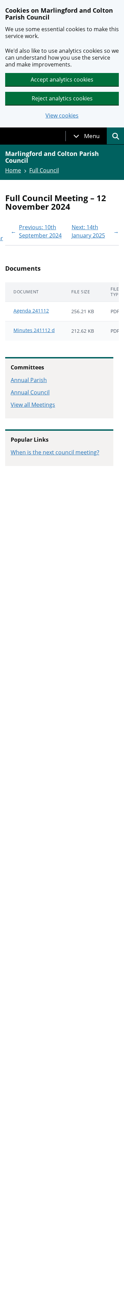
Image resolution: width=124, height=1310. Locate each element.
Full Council (44, 170)
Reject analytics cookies (62, 98)
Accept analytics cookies (62, 79)
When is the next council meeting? (55, 452)
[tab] (86, 136)
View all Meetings (33, 404)
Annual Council (30, 392)
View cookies (62, 115)
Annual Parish (29, 380)
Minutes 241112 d (34, 330)
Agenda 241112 (31, 310)
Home (13, 170)
